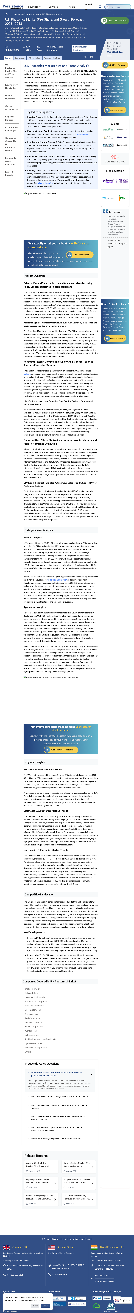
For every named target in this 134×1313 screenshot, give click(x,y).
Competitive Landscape (11, 129)
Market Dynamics (10, 97)
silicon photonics (45, 183)
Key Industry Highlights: (11, 86)
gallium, (27, 374)
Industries (33, 6)
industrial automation (57, 579)
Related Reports (9, 173)
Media (71, 6)
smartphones (83, 134)
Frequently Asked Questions (10, 161)
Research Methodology (52, 58)
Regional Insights (9, 118)
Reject (35, 1306)
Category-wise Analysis (11, 107)
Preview (8, 58)
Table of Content (34, 58)
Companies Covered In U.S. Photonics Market (10, 144)
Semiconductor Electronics (80, 48)
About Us (88, 7)
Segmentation (20, 58)
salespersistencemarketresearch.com (69, 1238)
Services (53, 6)
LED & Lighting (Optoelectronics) (25, 14)
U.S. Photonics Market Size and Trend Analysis (11, 70)
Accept (46, 1306)
